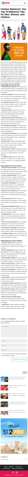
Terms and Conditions (17, 468)
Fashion (16, 20)
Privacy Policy (6, 468)
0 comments (22, 20)
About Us (11, 466)
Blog (6, 466)
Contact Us (19, 466)
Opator (4, 20)
